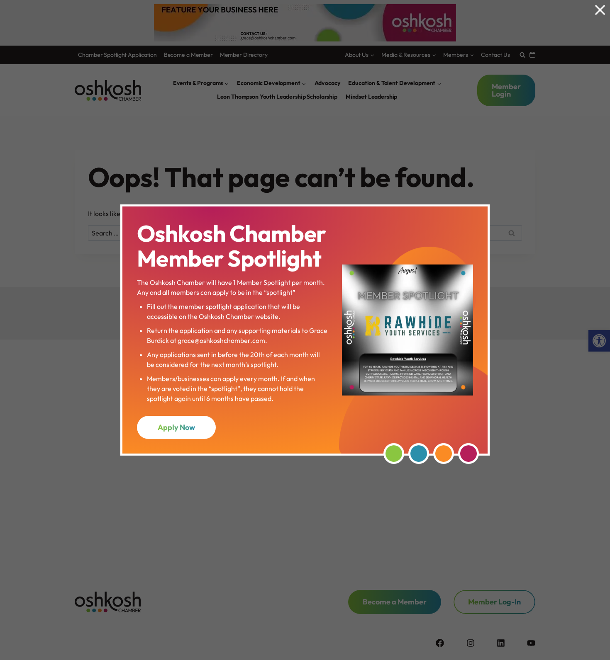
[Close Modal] (600, 10)
